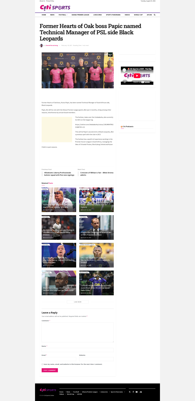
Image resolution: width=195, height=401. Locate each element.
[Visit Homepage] (55, 7)
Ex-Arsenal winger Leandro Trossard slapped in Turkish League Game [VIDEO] (58, 232)
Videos (127, 15)
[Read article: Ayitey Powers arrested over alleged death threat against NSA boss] (59, 199)
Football (62, 15)
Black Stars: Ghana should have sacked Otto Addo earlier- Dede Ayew (58, 289)
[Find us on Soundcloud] (141, 392)
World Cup (138, 15)
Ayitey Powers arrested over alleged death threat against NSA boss (58, 205)
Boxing (44, 189)
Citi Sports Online (49, 395)
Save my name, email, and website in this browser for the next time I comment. (73, 364)
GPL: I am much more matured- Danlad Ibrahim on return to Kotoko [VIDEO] (95, 260)
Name (44, 346)
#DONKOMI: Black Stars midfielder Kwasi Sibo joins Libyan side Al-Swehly (95, 204)
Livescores (97, 15)
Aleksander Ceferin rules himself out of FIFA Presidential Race (96, 233)
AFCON (149, 15)
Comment (46, 321)
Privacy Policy (50, 1)
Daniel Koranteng (52, 45)
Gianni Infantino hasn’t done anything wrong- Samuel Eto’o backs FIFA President (58, 260)
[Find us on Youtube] (137, 392)
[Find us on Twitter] (130, 392)
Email (44, 355)
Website (82, 355)
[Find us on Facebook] (133, 392)
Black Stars (84, 189)
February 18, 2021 (66, 45)
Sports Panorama (113, 15)
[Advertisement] (79, 96)
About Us (42, 1)
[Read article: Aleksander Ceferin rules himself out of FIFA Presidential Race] (96, 227)
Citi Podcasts (128, 126)
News (52, 15)
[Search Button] (154, 15)
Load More (77, 302)
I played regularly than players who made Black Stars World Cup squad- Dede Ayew (96, 287)
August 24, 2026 (49, 210)
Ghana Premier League (80, 15)
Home (44, 15)
